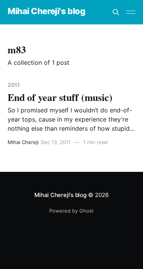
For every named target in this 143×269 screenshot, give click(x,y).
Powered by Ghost (71, 211)
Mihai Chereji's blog (46, 11)
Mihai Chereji (23, 142)
